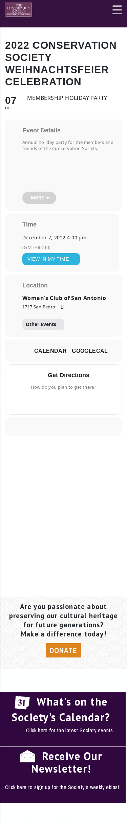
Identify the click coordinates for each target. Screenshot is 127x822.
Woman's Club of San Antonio (64, 298)
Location (35, 285)
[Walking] (76, 401)
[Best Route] (41, 401)
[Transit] (66, 401)
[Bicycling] (85, 401)
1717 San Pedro (39, 307)
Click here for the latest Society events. (70, 730)
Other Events (41, 324)
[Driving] (52, 401)
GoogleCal (90, 351)
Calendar (50, 351)
